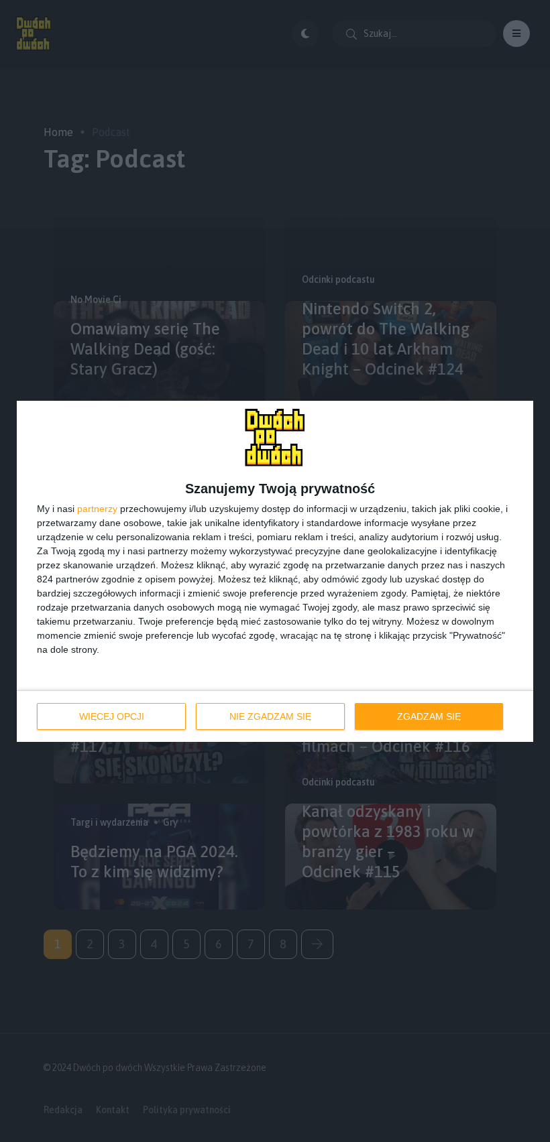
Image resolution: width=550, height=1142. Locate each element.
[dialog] (275, 571)
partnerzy (97, 508)
